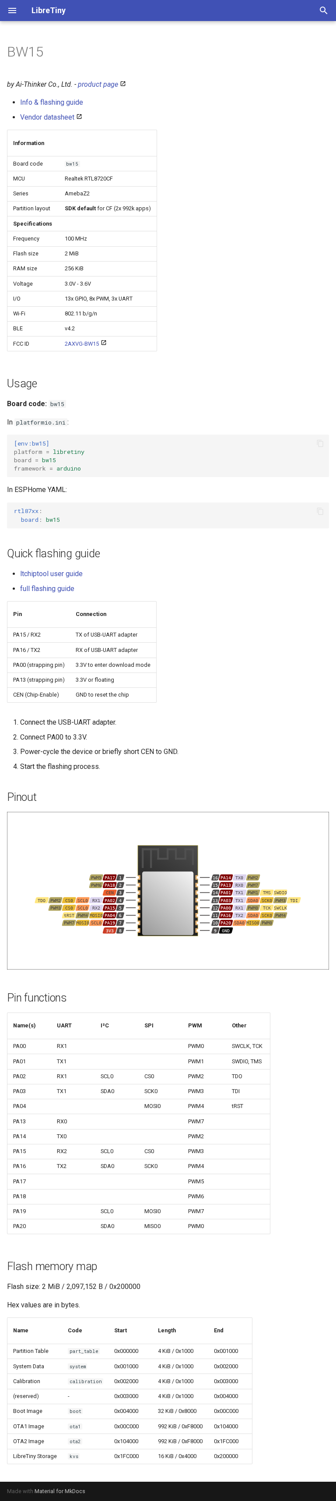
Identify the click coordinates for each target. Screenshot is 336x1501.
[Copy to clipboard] (320, 443)
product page (98, 84)
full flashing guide (47, 588)
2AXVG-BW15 (82, 343)
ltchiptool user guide (51, 574)
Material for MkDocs (60, 1491)
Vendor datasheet (47, 117)
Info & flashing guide (51, 102)
